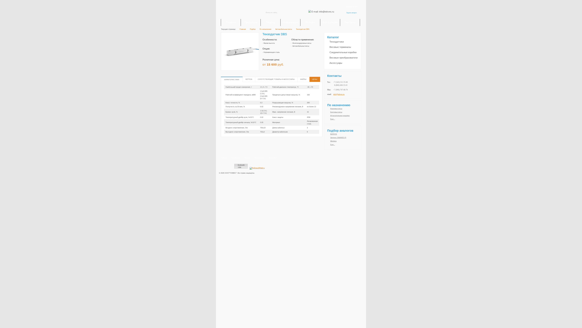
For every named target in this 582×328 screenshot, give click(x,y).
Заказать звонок (351, 6)
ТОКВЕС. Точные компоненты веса (238, 10)
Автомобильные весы (300, 46)
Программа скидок (302, 63)
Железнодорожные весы (301, 43)
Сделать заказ (315, 63)
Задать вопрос (351, 13)
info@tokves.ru (339, 94)
